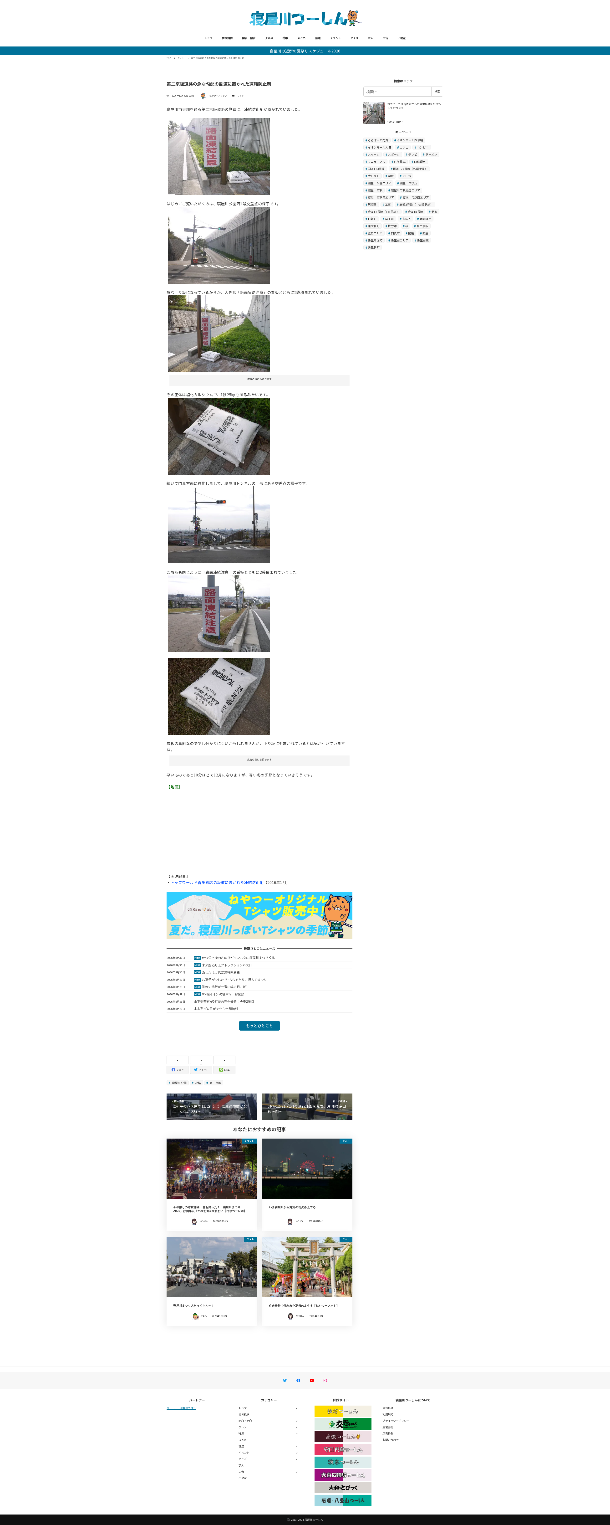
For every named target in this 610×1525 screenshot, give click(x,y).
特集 (285, 38)
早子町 (389, 219)
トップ (208, 38)
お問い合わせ (390, 1440)
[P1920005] (219, 524)
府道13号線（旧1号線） (383, 212)
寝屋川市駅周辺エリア (405, 190)
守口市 (406, 176)
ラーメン (431, 154)
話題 (318, 38)
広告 (385, 38)
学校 (391, 176)
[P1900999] (219, 244)
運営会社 (387, 1427)
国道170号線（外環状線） (410, 169)
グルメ (269, 38)
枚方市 (392, 226)
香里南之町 (375, 240)
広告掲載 (387, 1433)
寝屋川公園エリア (379, 183)
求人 (370, 38)
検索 (437, 91)
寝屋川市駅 (375, 190)
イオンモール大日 (379, 147)
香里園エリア (400, 240)
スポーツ (394, 154)
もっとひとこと (259, 1025)
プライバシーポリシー (395, 1420)
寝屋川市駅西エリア (416, 197)
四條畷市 (420, 161)
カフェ (404, 147)
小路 (197, 1083)
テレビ (412, 154)
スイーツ (374, 154)
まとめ (302, 38)
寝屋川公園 (179, 1083)
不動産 (402, 38)
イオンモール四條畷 (410, 140)
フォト (240, 95)
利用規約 (387, 1414)
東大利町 (374, 226)
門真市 (395, 233)
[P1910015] (219, 333)
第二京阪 (215, 1083)
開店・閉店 (248, 38)
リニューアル (377, 161)
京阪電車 (400, 161)
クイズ (354, 38)
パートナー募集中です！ (181, 1408)
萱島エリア (375, 233)
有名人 (406, 219)
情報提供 (227, 38)
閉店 (411, 233)
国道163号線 (376, 169)
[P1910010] (219, 435)
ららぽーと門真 (378, 140)
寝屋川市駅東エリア (381, 197)
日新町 (372, 219)
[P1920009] (219, 613)
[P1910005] (219, 156)
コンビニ (423, 147)
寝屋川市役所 (408, 183)
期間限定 (425, 219)
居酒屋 (372, 204)
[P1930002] (219, 695)
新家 (434, 212)
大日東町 (374, 176)
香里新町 (374, 247)
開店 (425, 233)
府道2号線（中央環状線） (416, 204)
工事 (388, 204)
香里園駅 (423, 240)
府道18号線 (415, 212)
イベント (335, 38)
